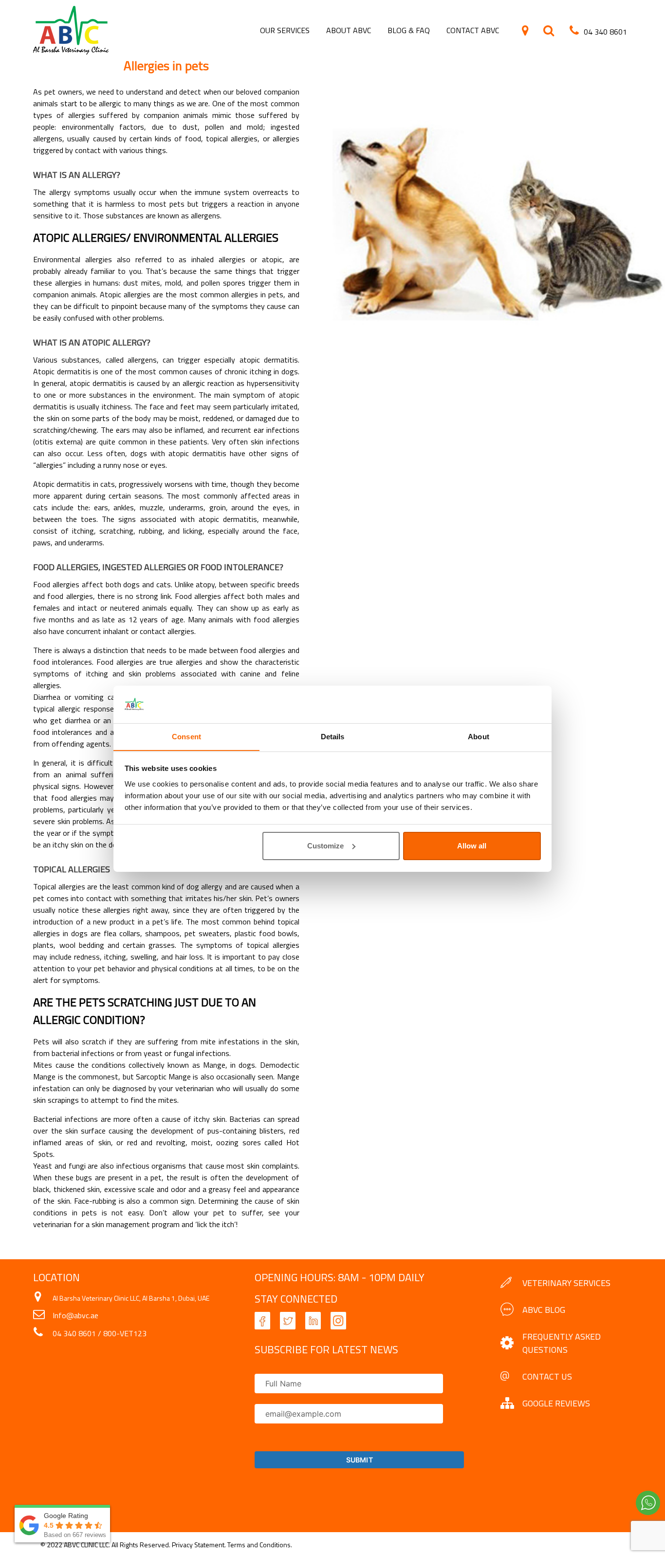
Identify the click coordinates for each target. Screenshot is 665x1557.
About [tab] (478, 736)
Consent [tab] (186, 736)
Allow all (471, 846)
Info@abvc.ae (75, 1315)
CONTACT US (547, 1376)
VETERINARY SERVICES (566, 1282)
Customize (325, 846)
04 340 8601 (74, 1333)
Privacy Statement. (199, 1544)
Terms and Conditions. (259, 1544)
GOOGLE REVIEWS (556, 1403)
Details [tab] (333, 736)
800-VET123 (125, 1333)
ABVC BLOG (543, 1309)
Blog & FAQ (409, 30)
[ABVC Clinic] (71, 52)
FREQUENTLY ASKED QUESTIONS (561, 1343)
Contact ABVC (472, 30)
